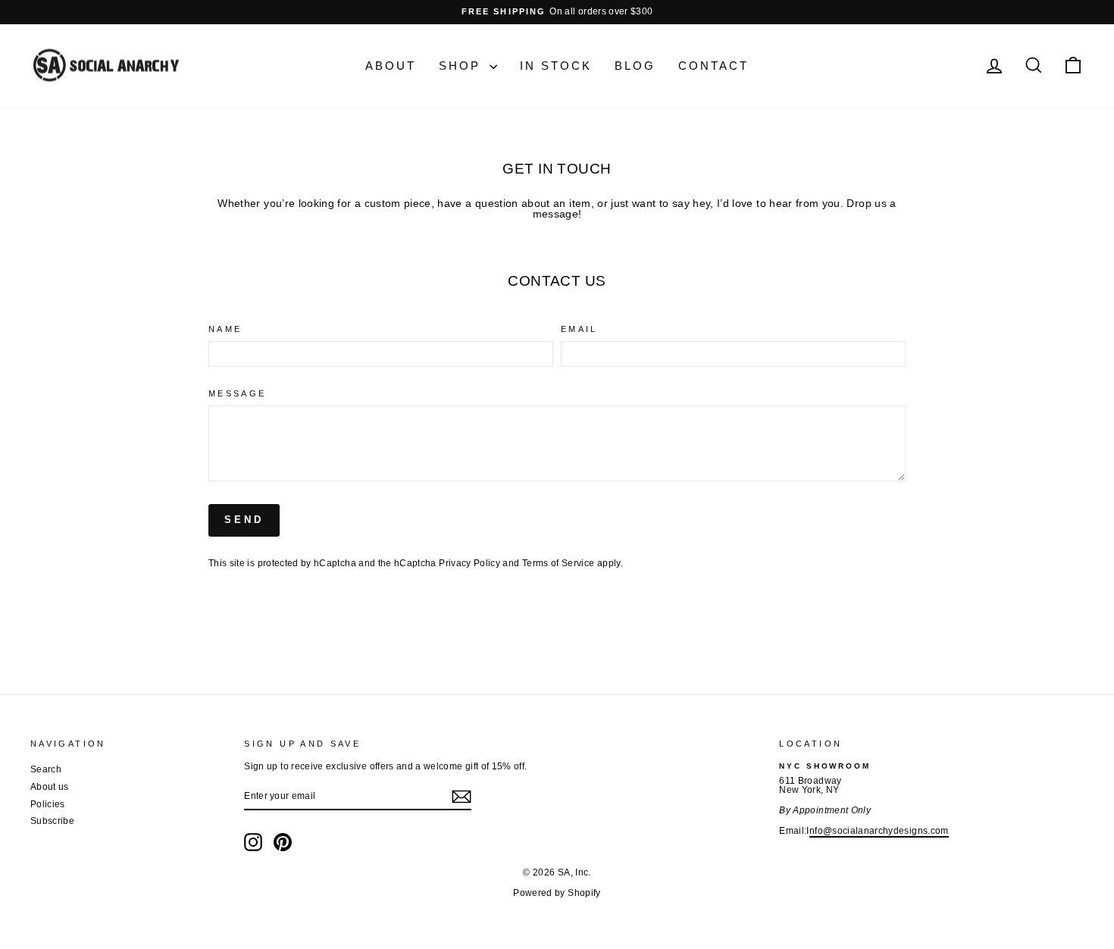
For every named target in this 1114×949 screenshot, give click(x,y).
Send (244, 519)
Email (579, 329)
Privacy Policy (469, 563)
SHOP (462, 65)
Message (237, 394)
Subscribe (52, 821)
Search (45, 769)
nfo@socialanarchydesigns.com (879, 830)
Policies (47, 804)
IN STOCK (556, 65)
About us (49, 786)
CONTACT (713, 65)
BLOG (635, 65)
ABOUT (390, 65)
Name (225, 329)
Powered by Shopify (556, 893)
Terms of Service (558, 563)
